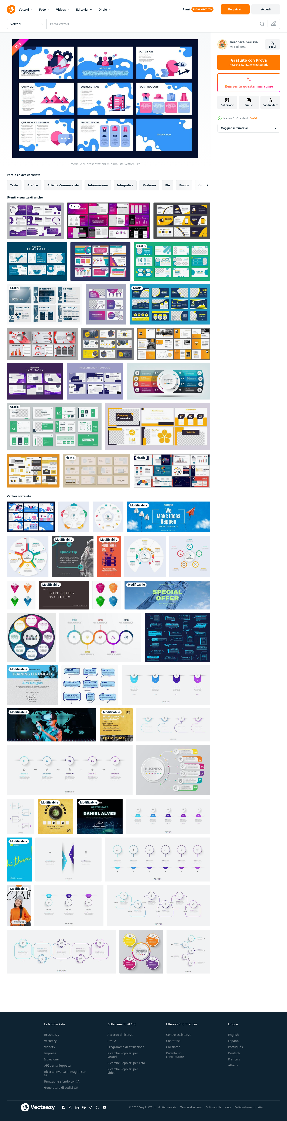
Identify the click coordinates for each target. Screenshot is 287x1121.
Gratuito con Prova (248, 62)
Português (235, 1047)
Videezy (49, 1047)
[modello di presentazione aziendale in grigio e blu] (44, 304)
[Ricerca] (262, 23)
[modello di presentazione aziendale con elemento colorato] (100, 261)
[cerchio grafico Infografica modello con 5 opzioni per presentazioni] (73, 517)
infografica (125, 185)
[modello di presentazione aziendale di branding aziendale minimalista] (54, 426)
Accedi (266, 9)
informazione (98, 185)
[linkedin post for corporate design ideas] (72, 556)
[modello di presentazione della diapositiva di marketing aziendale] (170, 304)
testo (14, 185)
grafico (32, 185)
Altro (231, 1065)
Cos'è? (253, 118)
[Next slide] (204, 185)
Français (234, 1059)
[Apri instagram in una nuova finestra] (70, 1107)
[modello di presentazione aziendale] (181, 221)
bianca (184, 185)
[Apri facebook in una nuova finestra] (63, 1107)
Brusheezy (51, 1035)
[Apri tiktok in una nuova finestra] (90, 1107)
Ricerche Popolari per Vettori (122, 1055)
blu (167, 185)
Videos (61, 9)
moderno (149, 185)
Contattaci (173, 1041)
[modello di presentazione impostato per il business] (95, 381)
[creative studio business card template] (19, 859)
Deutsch (234, 1053)
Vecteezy (50, 1041)
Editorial (82, 9)
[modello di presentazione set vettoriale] (108, 221)
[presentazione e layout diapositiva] (173, 344)
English (233, 1035)
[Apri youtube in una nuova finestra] (104, 1107)
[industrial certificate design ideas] (32, 685)
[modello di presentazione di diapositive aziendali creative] (172, 261)
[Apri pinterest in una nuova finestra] (84, 1107)
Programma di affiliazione (125, 1047)
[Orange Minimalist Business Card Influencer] (19, 905)
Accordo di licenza (120, 1035)
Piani (186, 9)
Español (233, 1041)
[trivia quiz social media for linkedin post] (116, 724)
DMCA (111, 1041)
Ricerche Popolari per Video (122, 1071)
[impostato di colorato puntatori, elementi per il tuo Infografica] (21, 595)
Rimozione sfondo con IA (61, 1081)
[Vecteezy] (11, 9)
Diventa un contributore (175, 1055)
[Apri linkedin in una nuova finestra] (77, 1107)
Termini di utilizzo (191, 1107)
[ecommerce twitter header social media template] (167, 595)
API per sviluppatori (58, 1065)
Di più (103, 9)
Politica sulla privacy (218, 1107)
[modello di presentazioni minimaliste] (31, 517)
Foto (42, 9)
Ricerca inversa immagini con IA (65, 1073)
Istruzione (51, 1059)
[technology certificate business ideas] (100, 816)
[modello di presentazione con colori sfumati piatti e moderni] (106, 304)
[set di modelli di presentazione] (37, 261)
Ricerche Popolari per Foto (126, 1063)
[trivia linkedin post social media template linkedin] (55, 816)
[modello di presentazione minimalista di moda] (96, 471)
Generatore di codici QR (61, 1088)
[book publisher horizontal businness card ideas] (64, 595)
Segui (272, 46)
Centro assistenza (178, 1035)
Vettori (24, 9)
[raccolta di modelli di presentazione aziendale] (35, 221)
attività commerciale (63, 185)
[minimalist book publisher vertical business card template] (109, 556)
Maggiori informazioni (235, 128)
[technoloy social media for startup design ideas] (51, 724)
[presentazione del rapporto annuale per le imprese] (42, 344)
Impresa (50, 1053)
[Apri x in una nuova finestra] (97, 1107)
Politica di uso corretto (249, 1107)
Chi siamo (173, 1047)
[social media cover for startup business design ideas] (168, 517)
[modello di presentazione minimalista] (157, 426)
